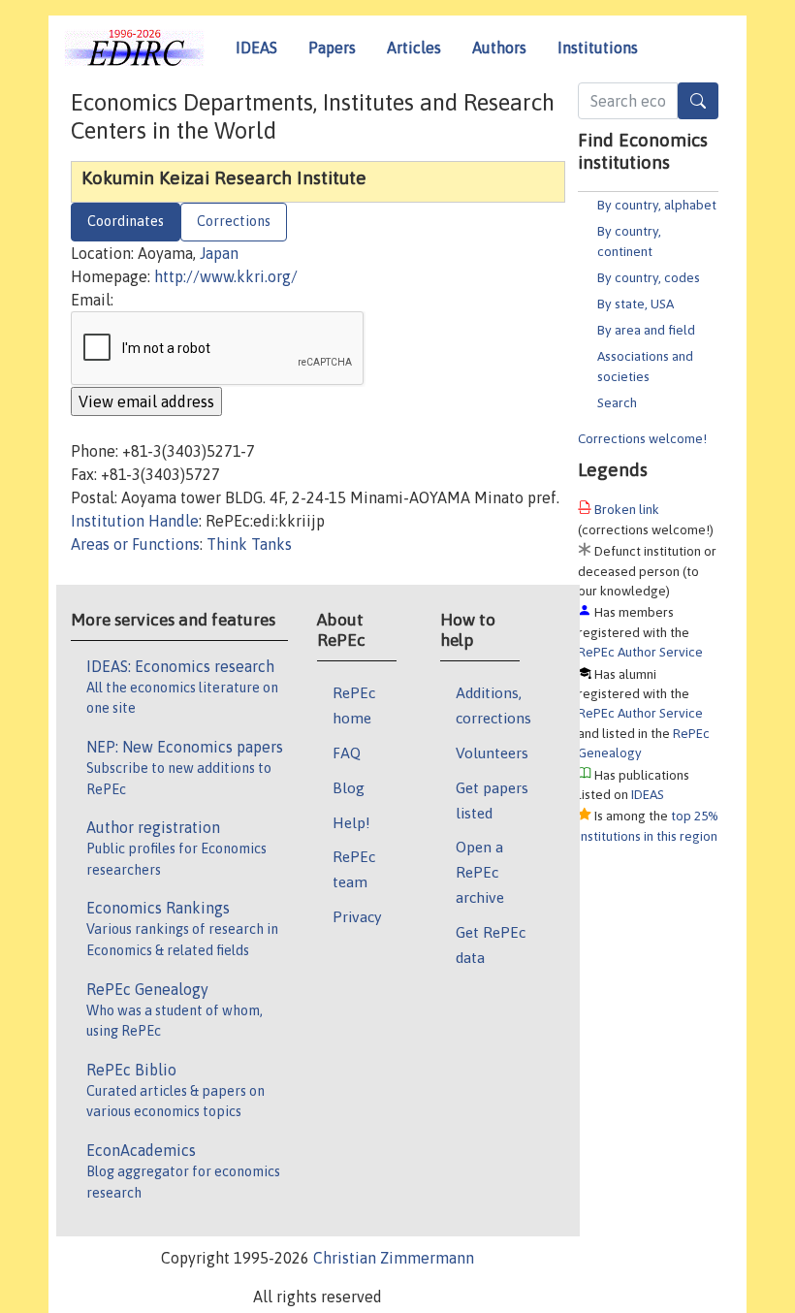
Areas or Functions (135, 544)
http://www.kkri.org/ (226, 276)
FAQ (347, 752)
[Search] (698, 100)
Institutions (597, 47)
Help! (351, 822)
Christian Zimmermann (393, 1257)
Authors (499, 47)
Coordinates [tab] (125, 221)
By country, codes (648, 277)
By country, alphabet (656, 204)
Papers (332, 47)
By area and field (646, 329)
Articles (414, 47)
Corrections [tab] (233, 221)
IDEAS (256, 47)
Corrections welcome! (642, 438)
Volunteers (492, 752)
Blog (349, 787)
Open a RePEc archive (480, 872)
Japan (219, 253)
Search (617, 402)
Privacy (357, 916)
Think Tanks (249, 544)
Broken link (626, 509)
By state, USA (635, 303)
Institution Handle (135, 520)
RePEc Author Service (640, 651)
